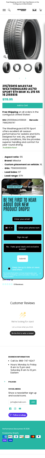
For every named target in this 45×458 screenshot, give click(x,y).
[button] (34, 10)
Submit (22, 258)
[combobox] (9, 227)
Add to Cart (22, 105)
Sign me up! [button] (22, 237)
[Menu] (4, 10)
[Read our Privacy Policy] (40, 273)
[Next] (25, 78)
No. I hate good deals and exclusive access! (22, 248)
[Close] (41, 181)
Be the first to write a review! (22, 333)
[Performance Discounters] (21, 10)
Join (33, 402)
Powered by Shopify (10, 433)
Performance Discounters (12, 429)
